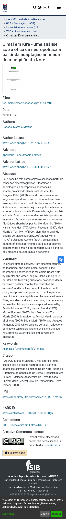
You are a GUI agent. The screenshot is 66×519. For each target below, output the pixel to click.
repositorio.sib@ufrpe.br (43, 494)
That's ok (56, 513)
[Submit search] (35, 8)
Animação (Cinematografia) (18, 348)
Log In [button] (47, 7)
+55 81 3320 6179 (19, 494)
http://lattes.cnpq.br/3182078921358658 (27, 143)
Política (39, 348)
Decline (45, 513)
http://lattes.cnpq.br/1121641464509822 (27, 167)
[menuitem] (40, 8)
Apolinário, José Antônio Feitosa (22, 155)
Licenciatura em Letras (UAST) (23, 27)
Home (6, 19)
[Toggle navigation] (58, 7)
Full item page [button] (16, 453)
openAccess (52, 445)
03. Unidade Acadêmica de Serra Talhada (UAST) (30, 19)
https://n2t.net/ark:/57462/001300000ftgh (28, 413)
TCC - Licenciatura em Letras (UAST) (23, 31)
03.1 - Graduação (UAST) (20, 23)
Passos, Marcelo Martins (17, 127)
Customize (8, 513)
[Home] (5, 7)
